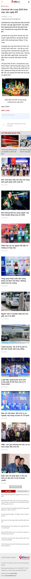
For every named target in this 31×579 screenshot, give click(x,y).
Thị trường (5, 319)
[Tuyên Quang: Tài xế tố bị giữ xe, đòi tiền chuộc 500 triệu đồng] (15, 334)
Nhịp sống (4, 185)
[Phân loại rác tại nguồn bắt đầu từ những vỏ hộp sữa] (15, 233)
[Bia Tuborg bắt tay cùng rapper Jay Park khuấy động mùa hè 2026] (15, 200)
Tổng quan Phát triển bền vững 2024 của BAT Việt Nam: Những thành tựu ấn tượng (13, 281)
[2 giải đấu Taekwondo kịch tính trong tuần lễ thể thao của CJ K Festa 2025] (15, 367)
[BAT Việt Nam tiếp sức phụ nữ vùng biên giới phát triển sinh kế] (15, 167)
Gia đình (3, 483)
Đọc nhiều (8, 491)
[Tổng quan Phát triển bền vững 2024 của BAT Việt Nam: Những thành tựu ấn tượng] (15, 266)
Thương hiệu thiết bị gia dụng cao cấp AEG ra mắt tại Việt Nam (9, 151)
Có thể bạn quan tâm (10, 133)
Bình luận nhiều (22, 491)
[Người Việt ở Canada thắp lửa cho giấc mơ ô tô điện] (15, 301)
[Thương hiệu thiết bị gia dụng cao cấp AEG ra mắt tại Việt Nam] (10, 141)
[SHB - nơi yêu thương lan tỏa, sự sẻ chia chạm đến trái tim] (15, 432)
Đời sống (6, 6)
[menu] (2, 1)
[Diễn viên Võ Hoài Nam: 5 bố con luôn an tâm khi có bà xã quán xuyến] (15, 463)
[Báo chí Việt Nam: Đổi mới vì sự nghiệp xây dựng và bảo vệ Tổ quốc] (15, 400)
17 (15, 510)
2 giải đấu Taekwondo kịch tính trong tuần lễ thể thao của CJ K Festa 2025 (13, 382)
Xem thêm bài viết (15, 486)
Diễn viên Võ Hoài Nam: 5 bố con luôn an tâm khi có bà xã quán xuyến (14, 478)
